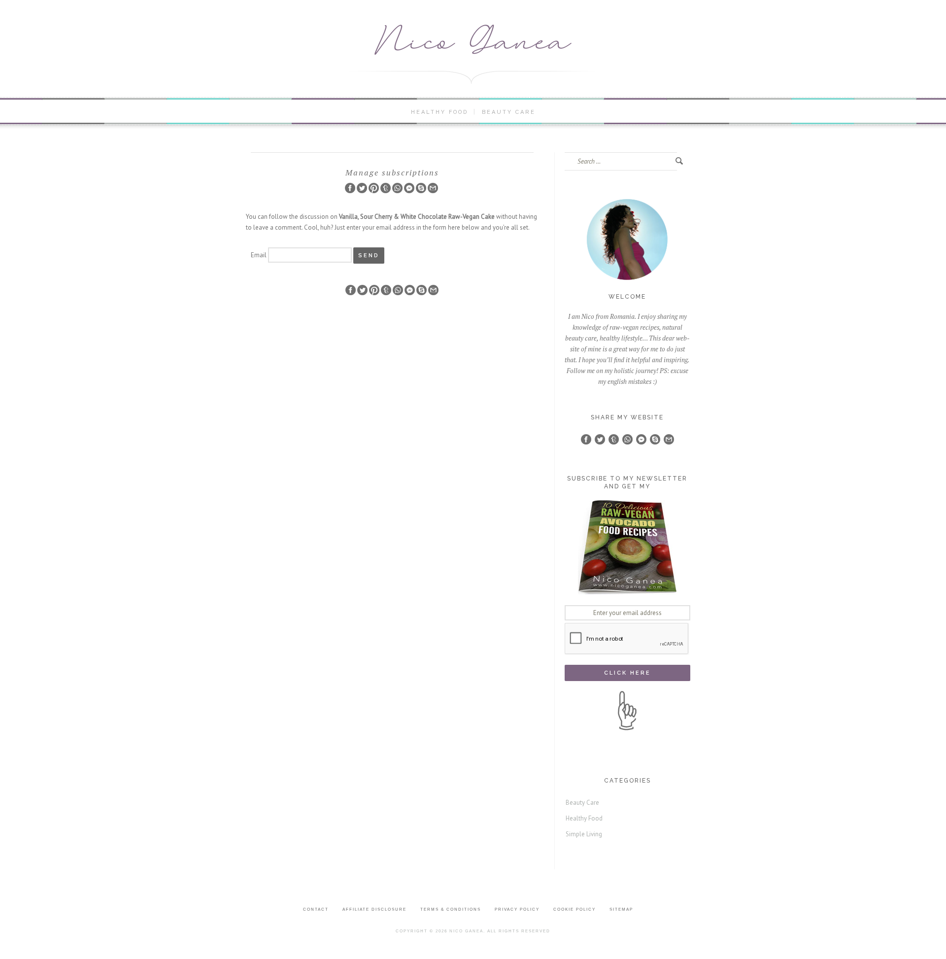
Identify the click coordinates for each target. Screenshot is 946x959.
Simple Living (584, 834)
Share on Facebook (350, 188)
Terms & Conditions (450, 909)
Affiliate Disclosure (374, 909)
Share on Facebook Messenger (409, 188)
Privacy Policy (517, 909)
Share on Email (433, 188)
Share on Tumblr (385, 188)
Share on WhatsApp (397, 188)
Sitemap (621, 909)
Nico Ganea (466, 931)
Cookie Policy (574, 909)
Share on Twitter (362, 188)
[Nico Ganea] (473, 40)
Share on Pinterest (374, 188)
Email (259, 255)
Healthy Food (439, 112)
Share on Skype (421, 188)
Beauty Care (509, 112)
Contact (316, 909)
